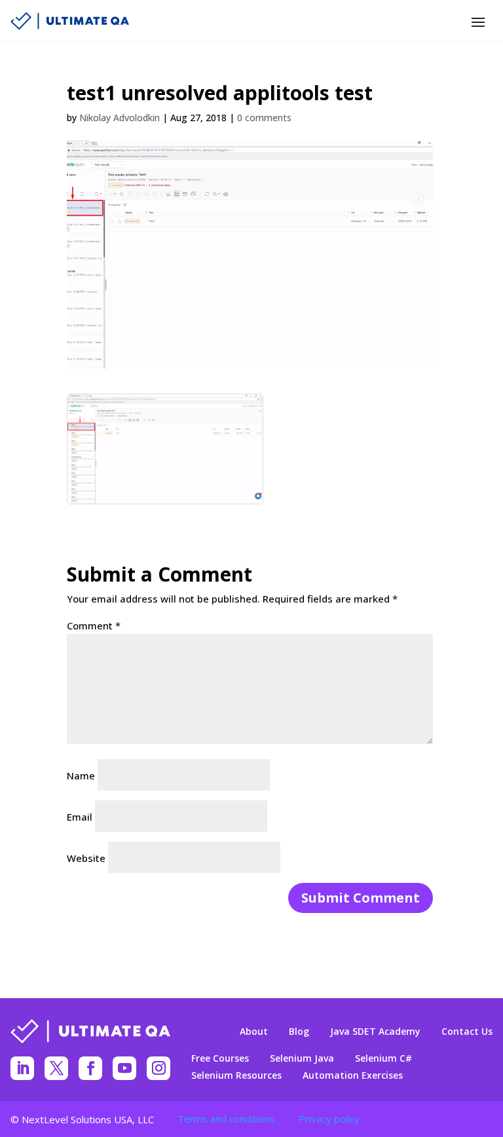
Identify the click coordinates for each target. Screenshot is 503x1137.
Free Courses (220, 1058)
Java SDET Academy (375, 1031)
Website (86, 858)
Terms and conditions (226, 1118)
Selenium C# (383, 1058)
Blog (299, 1031)
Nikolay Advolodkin (119, 117)
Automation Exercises (353, 1075)
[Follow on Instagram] (158, 1068)
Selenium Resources (236, 1075)
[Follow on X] (56, 1068)
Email (79, 816)
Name (81, 775)
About (254, 1031)
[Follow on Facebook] (90, 1068)
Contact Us (467, 1031)
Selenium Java (302, 1058)
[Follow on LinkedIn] (22, 1068)
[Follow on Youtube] (124, 1068)
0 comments (264, 117)
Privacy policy (329, 1118)
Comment (94, 625)
